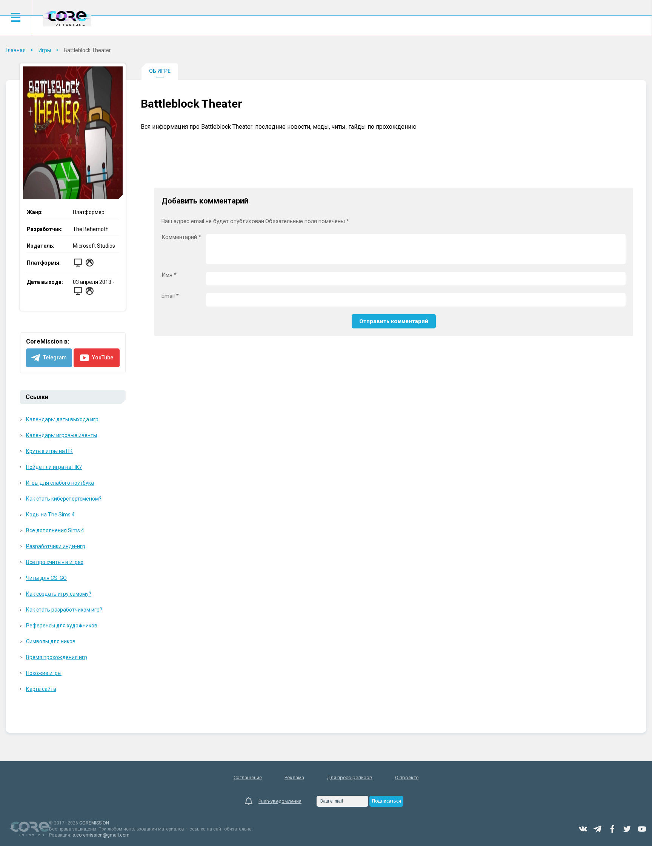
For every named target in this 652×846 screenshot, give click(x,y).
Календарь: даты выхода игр (62, 419)
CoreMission (67, 18)
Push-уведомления (279, 801)
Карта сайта (41, 689)
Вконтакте (582, 829)
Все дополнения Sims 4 (55, 530)
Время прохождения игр (56, 657)
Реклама (294, 777)
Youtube (641, 829)
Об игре (160, 71)
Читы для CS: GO (46, 578)
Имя (169, 275)
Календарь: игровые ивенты (61, 435)
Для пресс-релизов (349, 777)
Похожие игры (44, 673)
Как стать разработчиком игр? (64, 610)
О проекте (406, 777)
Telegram (597, 829)
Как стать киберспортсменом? (63, 499)
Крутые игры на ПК (49, 451)
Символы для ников (50, 641)
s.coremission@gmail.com (100, 835)
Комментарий (181, 237)
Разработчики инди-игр (55, 546)
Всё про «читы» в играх (54, 562)
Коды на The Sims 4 (50, 515)
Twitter (627, 829)
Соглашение (248, 777)
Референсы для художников (61, 626)
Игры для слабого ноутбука (60, 483)
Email (170, 296)
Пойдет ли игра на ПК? (54, 467)
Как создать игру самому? (58, 594)
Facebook (612, 829)
